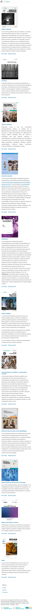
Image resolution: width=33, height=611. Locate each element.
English (4, 587)
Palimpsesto (5, 239)
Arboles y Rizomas (6, 29)
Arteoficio (4, 80)
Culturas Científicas (7, 124)
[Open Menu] (1, 1)
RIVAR (3, 560)
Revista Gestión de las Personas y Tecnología (13, 482)
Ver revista (4, 53)
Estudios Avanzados (7, 176)
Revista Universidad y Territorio (10, 522)
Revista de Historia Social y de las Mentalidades (14, 431)
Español (4, 590)
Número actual (12, 53)
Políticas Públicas (6, 313)
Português (5, 592)
